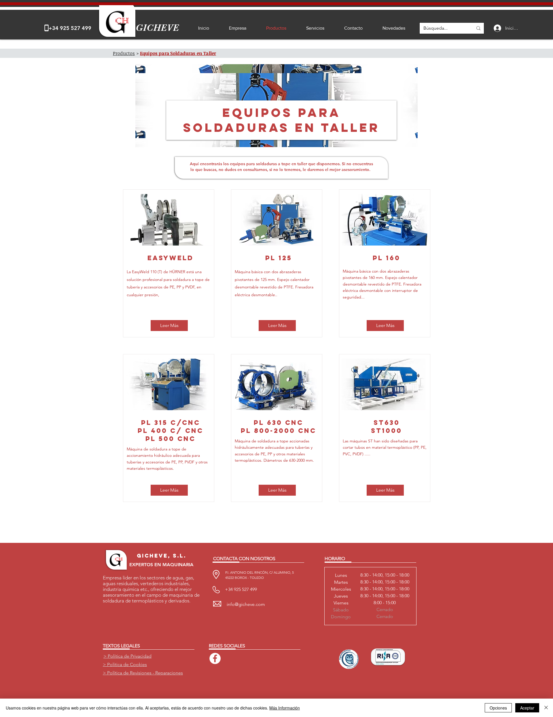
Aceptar (527, 708)
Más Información (284, 708)
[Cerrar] (546, 707)
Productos (124, 53)
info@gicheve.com (246, 604)
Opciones (498, 708)
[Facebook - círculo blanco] (215, 658)
